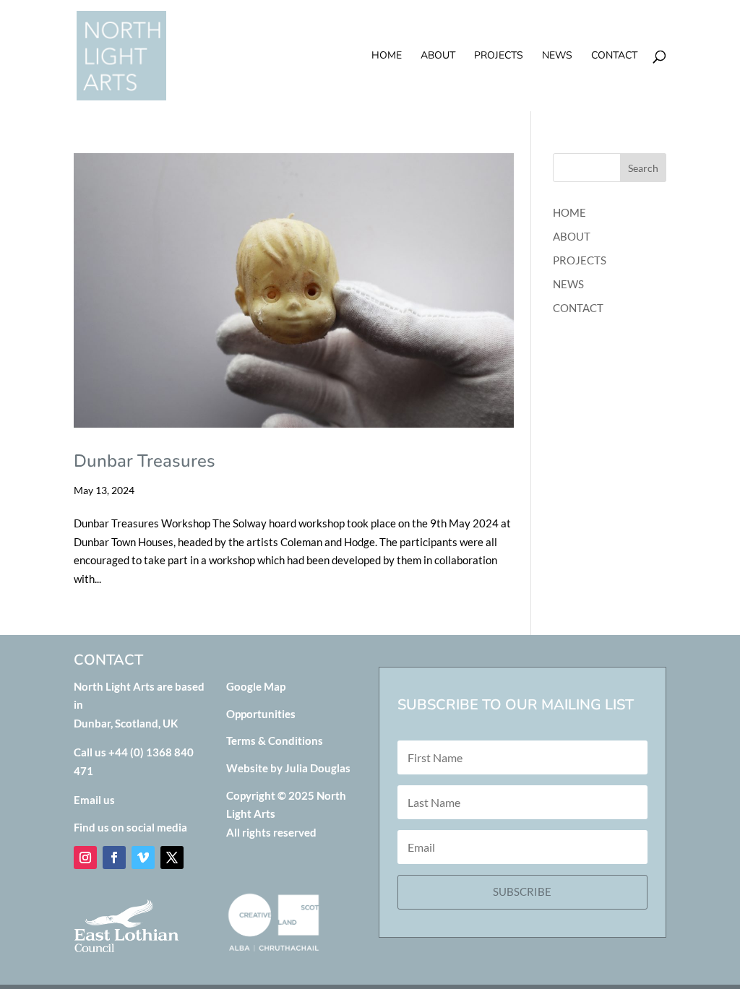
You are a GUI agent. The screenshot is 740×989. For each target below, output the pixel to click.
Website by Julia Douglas (288, 767)
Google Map (255, 686)
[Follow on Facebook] (114, 857)
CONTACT (614, 56)
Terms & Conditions (274, 740)
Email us (94, 799)
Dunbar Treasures (144, 460)
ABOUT (438, 56)
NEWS (557, 56)
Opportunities (261, 713)
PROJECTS (498, 56)
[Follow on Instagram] (85, 857)
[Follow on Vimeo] (143, 857)
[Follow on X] (172, 857)
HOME (386, 56)
